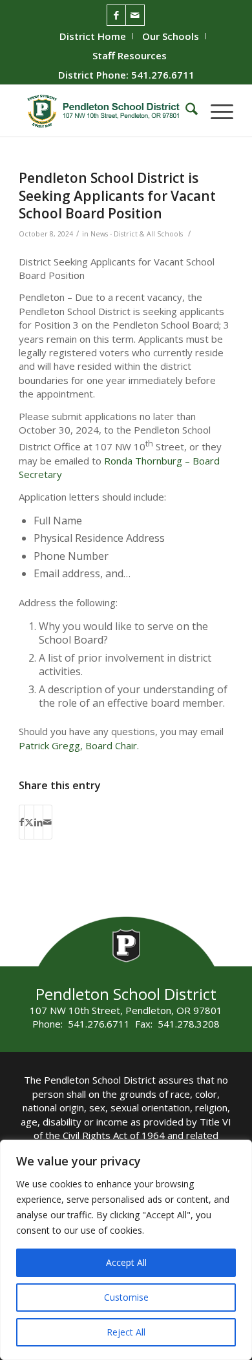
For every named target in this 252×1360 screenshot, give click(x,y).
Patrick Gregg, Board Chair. (79, 745)
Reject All (126, 1332)
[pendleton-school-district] (104, 111)
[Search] (185, 111)
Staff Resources (129, 55)
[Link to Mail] (135, 15)
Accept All (126, 1262)
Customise (126, 1297)
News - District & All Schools (136, 233)
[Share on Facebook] (21, 822)
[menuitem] (93, 36)
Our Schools (170, 36)
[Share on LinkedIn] (38, 822)
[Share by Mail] (47, 822)
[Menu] (215, 111)
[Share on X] (29, 822)
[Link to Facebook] (116, 15)
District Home (92, 36)
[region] (126, 1250)
